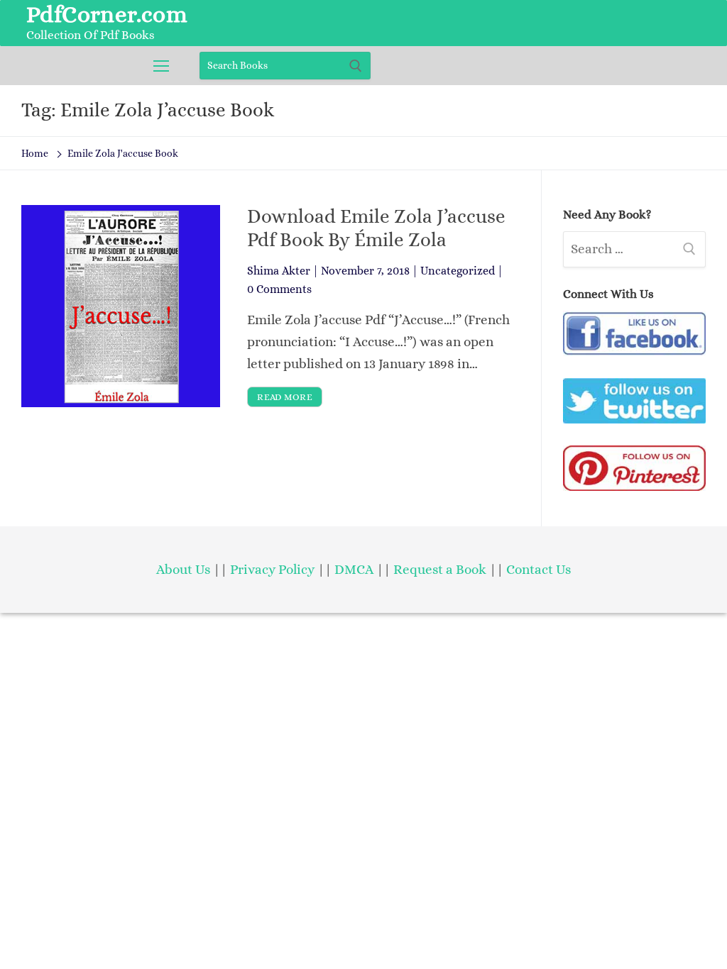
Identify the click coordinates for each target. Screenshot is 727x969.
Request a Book (441, 569)
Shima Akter (278, 270)
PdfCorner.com (106, 14)
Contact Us (538, 569)
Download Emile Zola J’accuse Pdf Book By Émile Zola (376, 228)
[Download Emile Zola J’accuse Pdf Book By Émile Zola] (120, 306)
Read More (284, 397)
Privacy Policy (272, 569)
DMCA (353, 569)
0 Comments (279, 289)
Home (34, 153)
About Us (183, 569)
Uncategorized (457, 270)
